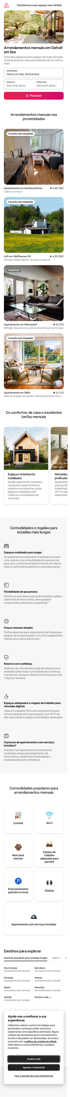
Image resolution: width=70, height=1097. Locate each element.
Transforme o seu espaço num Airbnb (39, 5)
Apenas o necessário (34, 1067)
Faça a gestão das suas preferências (33, 1075)
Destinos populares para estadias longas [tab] (25, 957)
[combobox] (34, 74)
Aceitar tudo (34, 1059)
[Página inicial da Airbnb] (6, 5)
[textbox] (19, 86)
